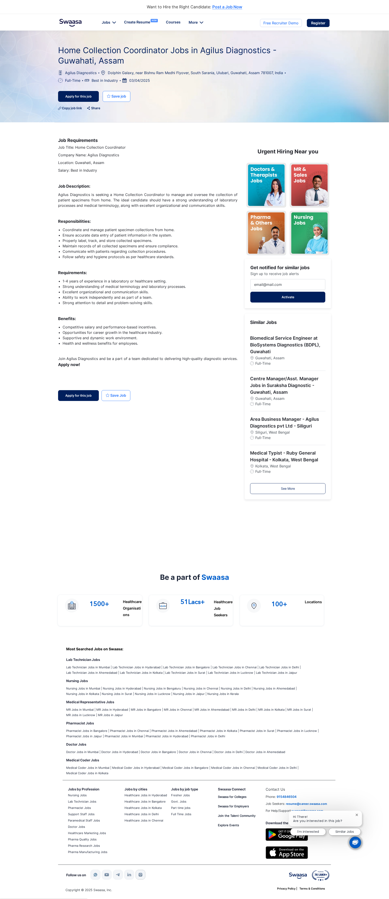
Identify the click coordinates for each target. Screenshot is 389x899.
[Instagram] (140, 875)
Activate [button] (288, 297)
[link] (70, 23)
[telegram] (118, 875)
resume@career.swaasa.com (306, 804)
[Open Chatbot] (355, 842)
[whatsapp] (95, 875)
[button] (318, 23)
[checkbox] (116, 96)
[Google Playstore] (287, 834)
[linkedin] (129, 875)
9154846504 (286, 797)
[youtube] (107, 875)
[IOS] (287, 852)
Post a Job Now (227, 7)
